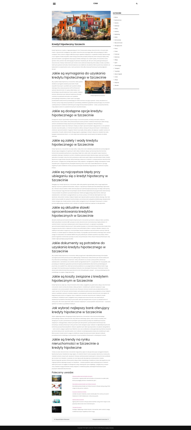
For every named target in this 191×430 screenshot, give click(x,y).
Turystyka (117, 71)
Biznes (116, 17)
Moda (116, 37)
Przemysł (117, 54)
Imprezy (117, 31)
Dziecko (117, 23)
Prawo (116, 51)
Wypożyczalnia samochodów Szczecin (82, 376)
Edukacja (117, 26)
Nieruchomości (118, 43)
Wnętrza (117, 82)
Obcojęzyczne (118, 45)
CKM (95, 3)
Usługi (116, 79)
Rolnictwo (117, 57)
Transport (117, 68)
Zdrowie (117, 85)
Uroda (116, 77)
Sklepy (116, 60)
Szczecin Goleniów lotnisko (79, 392)
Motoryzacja (118, 40)
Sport (116, 62)
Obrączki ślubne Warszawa (62, 419)
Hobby (116, 28)
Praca (116, 48)
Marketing (117, 34)
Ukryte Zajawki (118, 74)
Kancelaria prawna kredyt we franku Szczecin (84, 384)
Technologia (118, 65)
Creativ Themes (109, 428)
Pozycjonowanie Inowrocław (100, 419)
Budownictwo (118, 20)
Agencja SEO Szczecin (78, 399)
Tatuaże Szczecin (77, 407)
